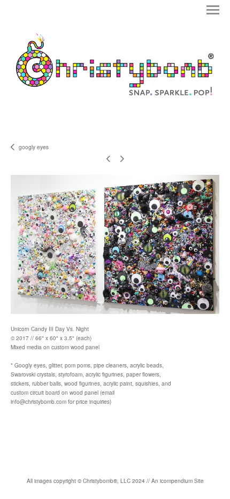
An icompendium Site (177, 481)
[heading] (115, 112)
